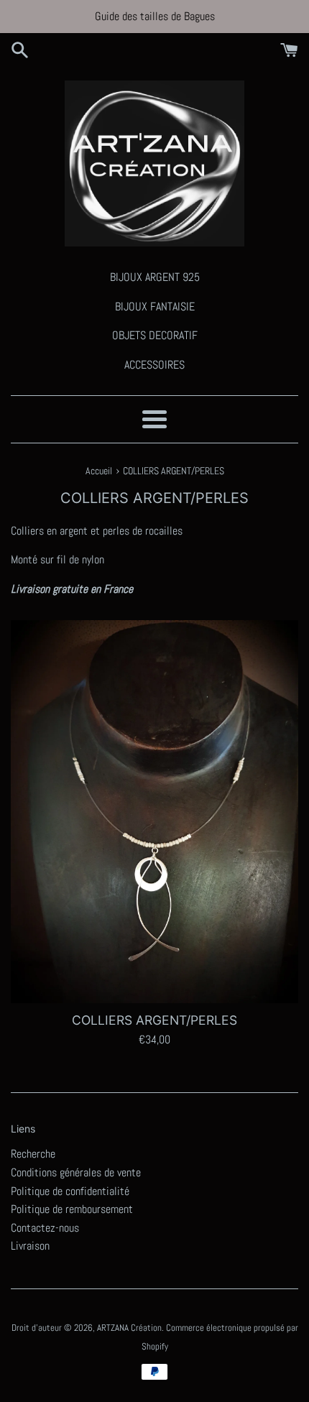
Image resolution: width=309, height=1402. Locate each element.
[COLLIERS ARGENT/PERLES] (154, 811)
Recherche (33, 1153)
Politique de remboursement (72, 1209)
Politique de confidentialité (70, 1191)
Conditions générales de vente (76, 1172)
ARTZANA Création (129, 1328)
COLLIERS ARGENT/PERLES (154, 1020)
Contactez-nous (45, 1227)
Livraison (30, 1245)
